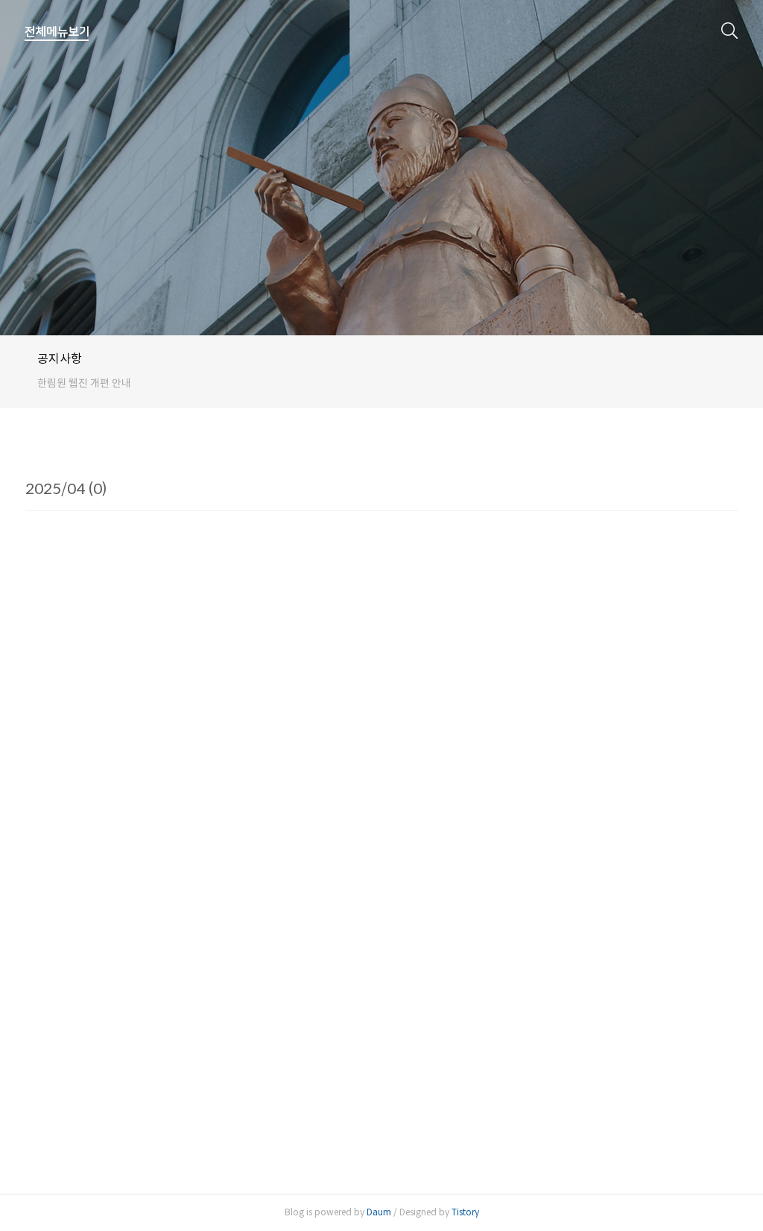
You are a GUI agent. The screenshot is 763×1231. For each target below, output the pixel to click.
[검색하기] (729, 30)
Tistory (465, 1212)
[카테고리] (57, 32)
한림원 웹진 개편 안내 (84, 383)
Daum (379, 1212)
